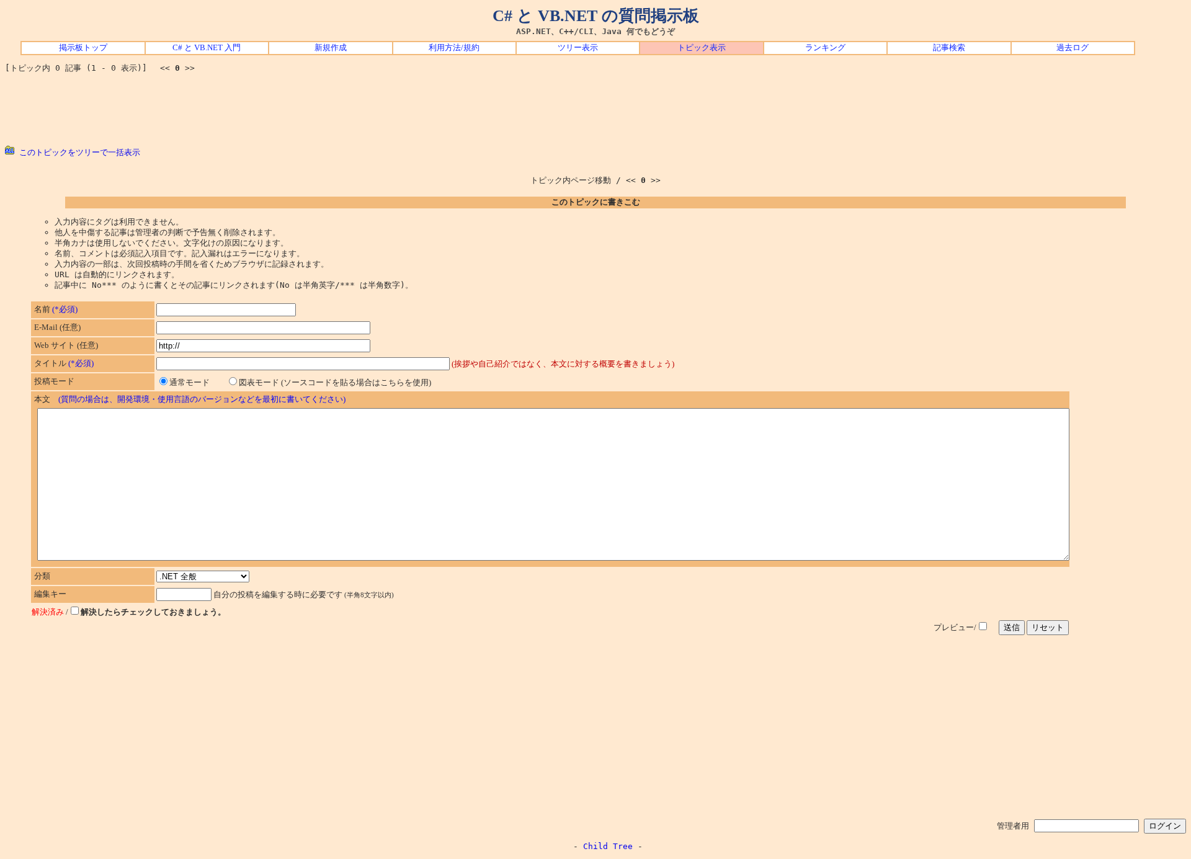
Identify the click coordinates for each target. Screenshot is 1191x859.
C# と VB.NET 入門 (206, 47)
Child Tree (608, 846)
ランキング (825, 47)
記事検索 (949, 47)
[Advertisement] (595, 110)
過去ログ (1072, 47)
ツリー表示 (578, 47)
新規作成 (330, 47)
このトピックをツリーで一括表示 (77, 152)
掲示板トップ (83, 47)
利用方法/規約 (454, 47)
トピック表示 (701, 47)
